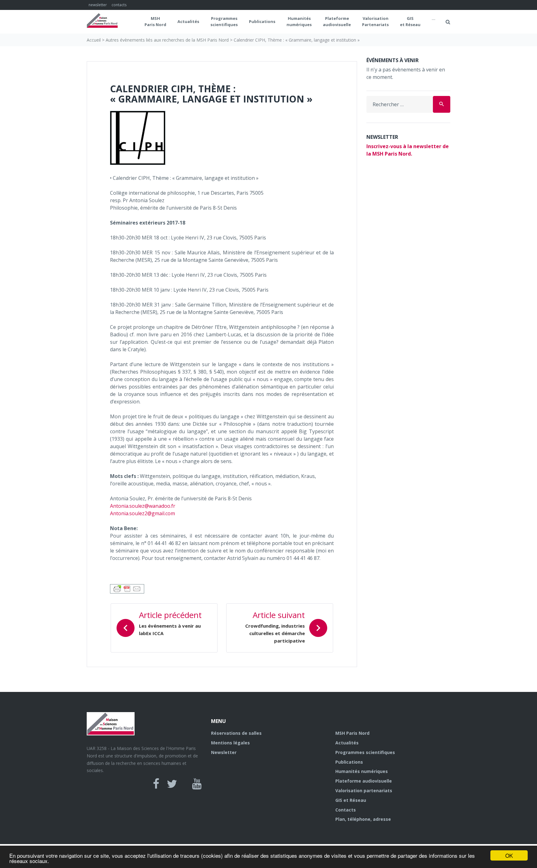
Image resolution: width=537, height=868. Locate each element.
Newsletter (223, 752)
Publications (262, 21)
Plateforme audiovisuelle (363, 781)
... (433, 18)
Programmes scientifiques (224, 21)
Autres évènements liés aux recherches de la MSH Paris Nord (167, 40)
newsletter (98, 4)
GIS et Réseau (410, 21)
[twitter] (172, 784)
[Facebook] (156, 784)
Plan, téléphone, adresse (363, 819)
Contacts (345, 810)
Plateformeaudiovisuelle (337, 21)
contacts (119, 4)
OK (509, 855)
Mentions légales (230, 743)
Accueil (94, 40)
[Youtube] (197, 784)
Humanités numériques (299, 21)
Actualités (188, 21)
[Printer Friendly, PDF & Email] (127, 588)
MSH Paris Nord (155, 21)
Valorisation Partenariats (375, 21)
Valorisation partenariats (363, 790)
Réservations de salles (236, 733)
